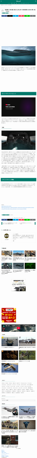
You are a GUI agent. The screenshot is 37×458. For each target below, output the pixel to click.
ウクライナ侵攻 (30, 384)
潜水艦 (27, 389)
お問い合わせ (3, 452)
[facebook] (16, 448)
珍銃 (31, 389)
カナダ (3, 386)
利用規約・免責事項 (4, 456)
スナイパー (12, 386)
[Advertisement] (18, 30)
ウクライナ (23, 384)
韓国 (22, 392)
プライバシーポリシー (5, 453)
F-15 (3, 383)
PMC (14, 383)
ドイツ (21, 386)
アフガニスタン (23, 383)
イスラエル (9, 384)
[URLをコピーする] (33, 16)
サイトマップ (3, 454)
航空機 (3, 392)
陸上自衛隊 (18, 392)
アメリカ (29, 383)
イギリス (4, 384)
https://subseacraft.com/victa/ (6, 206)
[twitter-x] (17, 448)
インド (18, 384)
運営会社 (3, 451)
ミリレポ (6, 239)
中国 (3, 389)
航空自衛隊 (9, 392)
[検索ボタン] (36, 1)
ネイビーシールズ (28, 386)
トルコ (17, 386)
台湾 (15, 389)
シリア (7, 386)
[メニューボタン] (1, 1)
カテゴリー (3, 398)
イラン (14, 384)
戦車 (23, 389)
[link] (13, 240)
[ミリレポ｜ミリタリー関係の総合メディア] (18, 1)
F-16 (7, 383)
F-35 (10, 383)
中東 (7, 389)
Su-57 (18, 383)
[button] (4, 16)
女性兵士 (19, 389)
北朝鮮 (11, 389)
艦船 (13, 392)
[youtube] (19, 448)
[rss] (20, 448)
